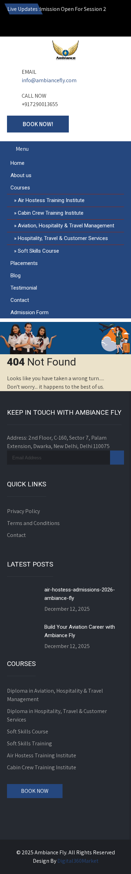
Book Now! (38, 124)
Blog (15, 275)
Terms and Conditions (33, 523)
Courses (20, 187)
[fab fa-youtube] (14, 25)
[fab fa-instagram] (29, 25)
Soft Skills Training (29, 743)
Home (17, 163)
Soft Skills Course (38, 251)
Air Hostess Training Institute (51, 200)
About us (20, 175)
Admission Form (29, 312)
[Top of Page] (111, 859)
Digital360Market (78, 861)
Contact (19, 300)
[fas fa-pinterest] (89, 25)
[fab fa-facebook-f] (44, 25)
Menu (22, 149)
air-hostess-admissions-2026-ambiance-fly (79, 594)
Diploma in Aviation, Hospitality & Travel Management (55, 695)
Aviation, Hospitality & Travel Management (66, 225)
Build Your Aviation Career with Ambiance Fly (79, 631)
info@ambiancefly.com (49, 80)
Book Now (35, 791)
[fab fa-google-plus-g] (59, 25)
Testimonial (23, 288)
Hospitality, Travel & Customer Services (63, 238)
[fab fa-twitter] (74, 25)
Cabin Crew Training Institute (50, 213)
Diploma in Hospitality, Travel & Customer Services (57, 715)
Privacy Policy (23, 511)
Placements (24, 263)
